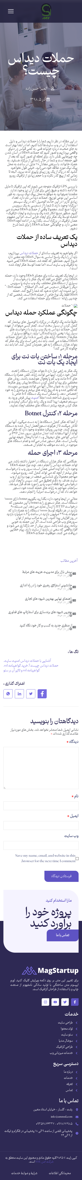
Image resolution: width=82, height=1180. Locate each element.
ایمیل (73, 816)
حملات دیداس (29, 253)
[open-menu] (11, 11)
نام (75, 796)
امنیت (35, 397)
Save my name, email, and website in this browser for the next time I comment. (45, 858)
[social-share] (42, 693)
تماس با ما (62, 935)
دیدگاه (73, 742)
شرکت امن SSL (45, 1161)
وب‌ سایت (71, 836)
